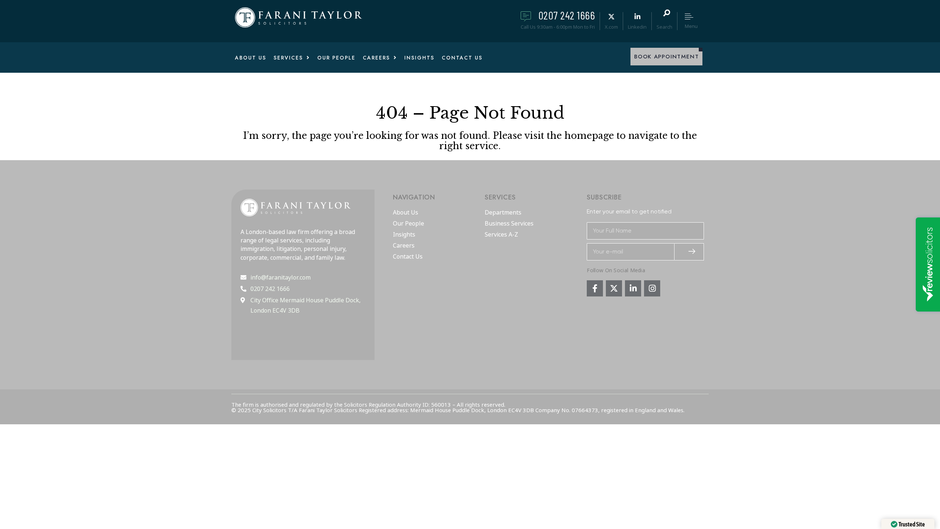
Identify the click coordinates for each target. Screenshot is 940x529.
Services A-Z (501, 234)
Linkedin (637, 27)
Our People (408, 223)
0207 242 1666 (566, 15)
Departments (503, 212)
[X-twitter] (614, 288)
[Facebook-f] (595, 288)
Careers (404, 245)
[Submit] (689, 251)
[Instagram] (652, 288)
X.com (611, 27)
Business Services (509, 223)
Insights (404, 234)
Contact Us (408, 256)
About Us (405, 212)
